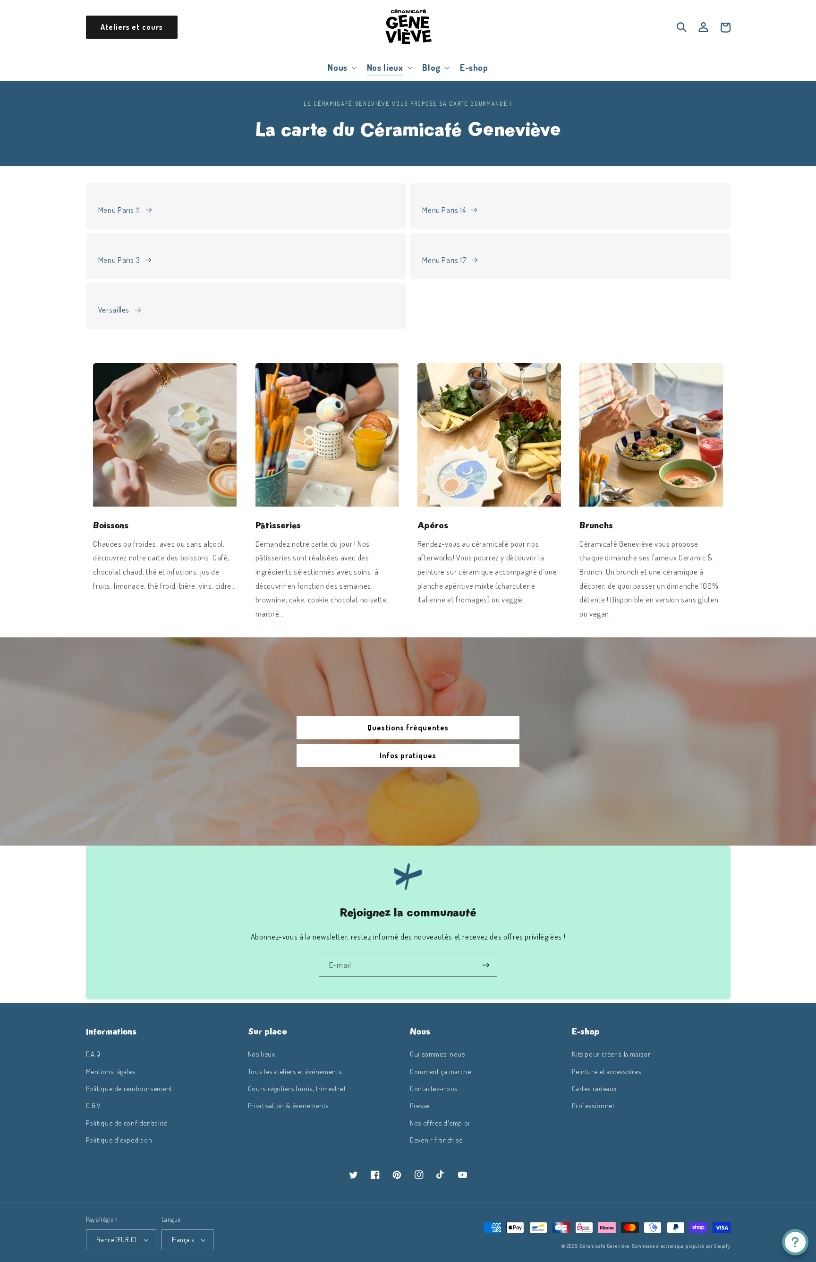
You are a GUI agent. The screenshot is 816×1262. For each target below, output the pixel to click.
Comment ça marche (440, 1071)
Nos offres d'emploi (440, 1122)
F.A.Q (93, 1054)
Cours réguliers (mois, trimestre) (297, 1088)
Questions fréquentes (408, 727)
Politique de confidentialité (127, 1122)
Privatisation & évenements (288, 1105)
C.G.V (93, 1105)
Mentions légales (111, 1071)
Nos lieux (261, 1054)
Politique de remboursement (129, 1088)
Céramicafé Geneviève (605, 1246)
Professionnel (593, 1105)
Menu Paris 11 (119, 210)
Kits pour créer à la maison (612, 1054)
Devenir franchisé (436, 1139)
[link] (165, 435)
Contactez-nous (434, 1088)
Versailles (113, 309)
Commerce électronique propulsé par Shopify (681, 1246)
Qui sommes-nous (437, 1054)
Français (183, 1240)
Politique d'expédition (119, 1139)
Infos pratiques (408, 755)
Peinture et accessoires (606, 1071)
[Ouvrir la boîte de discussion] (795, 1242)
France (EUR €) (116, 1240)
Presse (420, 1105)
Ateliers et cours (132, 27)
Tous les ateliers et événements (295, 1071)
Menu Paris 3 (119, 260)
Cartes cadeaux (594, 1088)
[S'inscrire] (486, 965)
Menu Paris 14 (444, 210)
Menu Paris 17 (444, 260)
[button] (341, 67)
